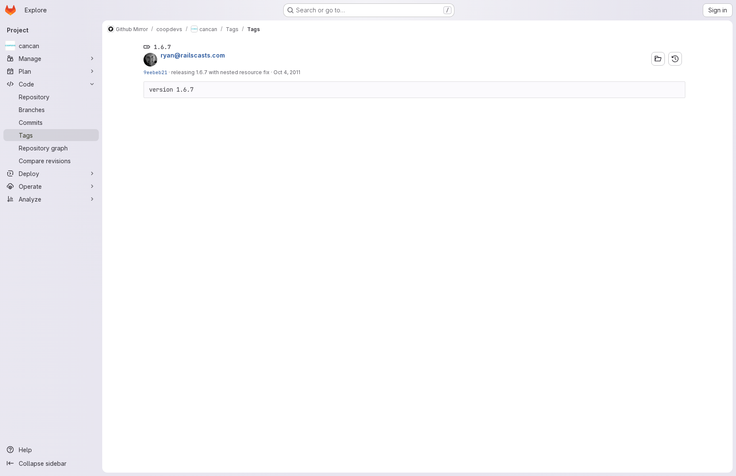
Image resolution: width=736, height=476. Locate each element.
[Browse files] (658, 59)
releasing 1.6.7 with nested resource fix (220, 72)
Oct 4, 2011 (286, 72)
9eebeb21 (155, 72)
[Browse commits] (675, 59)
